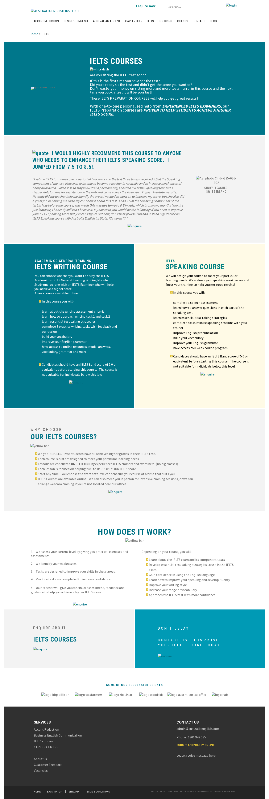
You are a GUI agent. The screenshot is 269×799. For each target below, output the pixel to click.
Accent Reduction (46, 21)
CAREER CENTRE (46, 747)
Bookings (165, 21)
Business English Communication (58, 735)
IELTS (151, 21)
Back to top (54, 791)
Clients (182, 21)
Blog (213, 21)
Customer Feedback (48, 765)
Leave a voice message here (196, 755)
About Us (40, 759)
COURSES (63, 639)
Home (33, 34)
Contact (199, 21)
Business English (76, 21)
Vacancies (41, 770)
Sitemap (74, 791)
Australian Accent (106, 21)
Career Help (133, 21)
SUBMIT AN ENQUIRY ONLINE (195, 745)
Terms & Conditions (97, 791)
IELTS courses (43, 741)
